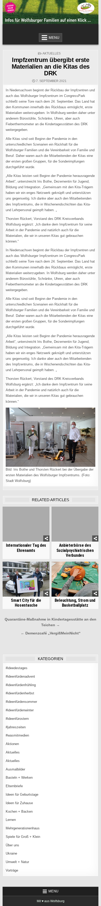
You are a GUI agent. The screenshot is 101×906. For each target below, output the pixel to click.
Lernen (11, 820)
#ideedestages (16, 668)
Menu (54, 37)
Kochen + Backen (19, 811)
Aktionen (12, 744)
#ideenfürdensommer (21, 702)
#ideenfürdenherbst (20, 693)
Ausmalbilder (15, 769)
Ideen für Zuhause (19, 803)
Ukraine (11, 853)
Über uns (12, 845)
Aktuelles (51, 53)
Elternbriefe (14, 786)
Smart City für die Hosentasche (26, 603)
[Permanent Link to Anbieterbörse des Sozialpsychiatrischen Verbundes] (75, 524)
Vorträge (12, 870)
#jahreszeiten (16, 727)
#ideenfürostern (17, 719)
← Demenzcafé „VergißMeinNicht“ (51, 633)
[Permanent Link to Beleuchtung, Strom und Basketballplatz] (75, 579)
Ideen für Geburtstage (22, 794)
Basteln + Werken (19, 777)
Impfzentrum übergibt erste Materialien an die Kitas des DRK (51, 66)
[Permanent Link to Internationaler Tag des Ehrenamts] (26, 524)
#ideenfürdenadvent (20, 676)
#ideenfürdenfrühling (21, 685)
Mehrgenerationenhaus (23, 828)
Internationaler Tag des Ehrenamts (26, 548)
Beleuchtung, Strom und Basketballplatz (75, 603)
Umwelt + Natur (17, 862)
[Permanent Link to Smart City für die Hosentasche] (26, 579)
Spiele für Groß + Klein (23, 837)
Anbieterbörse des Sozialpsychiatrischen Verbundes (75, 550)
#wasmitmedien (17, 735)
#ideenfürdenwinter (20, 710)
